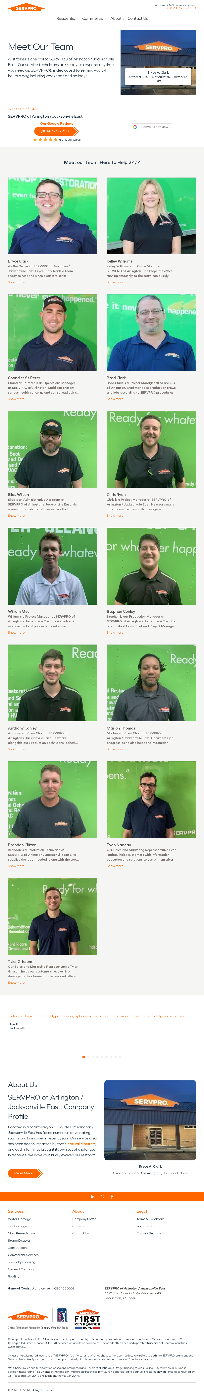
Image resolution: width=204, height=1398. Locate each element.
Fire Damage (17, 1226)
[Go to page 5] (102, 1057)
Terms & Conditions (150, 1219)
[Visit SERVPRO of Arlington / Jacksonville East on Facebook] (112, 1197)
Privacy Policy (146, 1226)
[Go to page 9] (120, 1057)
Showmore (16, 282)
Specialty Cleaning (21, 1262)
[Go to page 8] (116, 1057)
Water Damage (19, 1219)
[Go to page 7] (111, 1057)
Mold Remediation (21, 1233)
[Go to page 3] (93, 1057)
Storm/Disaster (19, 1240)
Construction (17, 1248)
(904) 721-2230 (181, 8)
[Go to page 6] (106, 1057)
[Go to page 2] (88, 1057)
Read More (23, 1173)
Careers (78, 1226)
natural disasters (81, 1144)
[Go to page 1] (83, 1057)
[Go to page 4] (97, 1057)
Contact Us (138, 18)
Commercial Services (23, 1255)
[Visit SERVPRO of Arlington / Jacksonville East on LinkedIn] (92, 1197)
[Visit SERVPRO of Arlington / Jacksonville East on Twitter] (103, 1196)
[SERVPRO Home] (26, 7)
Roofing (14, 1276)
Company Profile (84, 1219)
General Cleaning (21, 1269)
